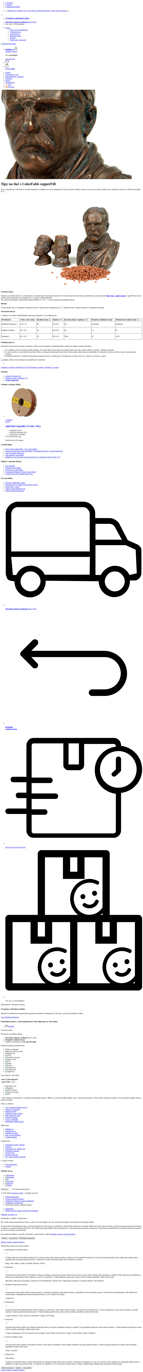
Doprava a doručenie (12, 1109)
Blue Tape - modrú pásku (116, 296)
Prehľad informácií (12, 1197)
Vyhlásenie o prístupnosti (14, 1203)
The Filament (10, 466)
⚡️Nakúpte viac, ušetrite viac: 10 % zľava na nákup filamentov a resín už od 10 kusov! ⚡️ (37, 11)
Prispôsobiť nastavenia (26, 1238)
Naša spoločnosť (11, 1164)
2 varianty (8, 420)
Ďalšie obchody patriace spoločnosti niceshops (21, 1211)
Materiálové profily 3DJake (15, 1145)
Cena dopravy (15, 34)
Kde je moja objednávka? (19, 30)
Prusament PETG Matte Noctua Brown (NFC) (21, 485)
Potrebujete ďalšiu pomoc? (14, 1122)
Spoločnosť (9, 1209)
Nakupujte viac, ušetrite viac (15, 1149)
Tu (2, 360)
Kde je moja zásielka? (13, 1135)
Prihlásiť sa (9, 1129)
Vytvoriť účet (10, 59)
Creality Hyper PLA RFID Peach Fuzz (19, 474)
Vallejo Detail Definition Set (15, 489)
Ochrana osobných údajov (14, 1199)
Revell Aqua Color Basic (14, 470)
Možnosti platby (15, 36)
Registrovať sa (10, 1131)
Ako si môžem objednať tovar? (16, 1107)
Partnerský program (12, 1151)
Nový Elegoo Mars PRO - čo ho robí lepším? (21, 449)
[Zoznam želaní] (7, 63)
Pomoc (7, 28)
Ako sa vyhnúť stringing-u (14, 453)
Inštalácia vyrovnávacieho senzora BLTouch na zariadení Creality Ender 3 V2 (32, 457)
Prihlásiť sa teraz (11, 51)
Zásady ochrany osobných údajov (13, 1242)
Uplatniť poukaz (11, 1137)
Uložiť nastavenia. (8, 1368)
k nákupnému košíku (12, 7)
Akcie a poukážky (11, 1120)
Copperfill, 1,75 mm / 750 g (23, 426)
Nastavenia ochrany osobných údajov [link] (18, 1205)
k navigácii (9, 3)
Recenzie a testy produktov (16, 378)
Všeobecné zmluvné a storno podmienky (19, 1201)
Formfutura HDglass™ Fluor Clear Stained (20, 472)
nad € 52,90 (20, 22)
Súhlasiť (4, 1238)
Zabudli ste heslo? (11, 1133)
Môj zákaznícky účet (12, 1115)
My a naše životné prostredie (15, 1157)
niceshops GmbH (17, 1193)
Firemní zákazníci (11, 1117)
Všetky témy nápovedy (18, 40)
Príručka (8, 1147)
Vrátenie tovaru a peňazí (13, 1113)
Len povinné (13, 1238)
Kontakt (13, 38)
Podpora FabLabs (11, 1155)
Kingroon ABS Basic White (15, 483)
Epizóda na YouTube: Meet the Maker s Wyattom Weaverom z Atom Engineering (34, 451)
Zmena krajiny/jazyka (21, 1189)
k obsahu (8, 5)
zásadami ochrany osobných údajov (62, 1234)
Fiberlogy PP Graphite (13, 468)
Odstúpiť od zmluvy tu (9, 1214)
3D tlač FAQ (10, 1153)
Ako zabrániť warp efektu (14, 455)
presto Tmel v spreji (12, 487)
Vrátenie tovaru (15, 32)
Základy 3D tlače (13, 376)
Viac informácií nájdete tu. (10, 1017)
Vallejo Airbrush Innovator (14, 491)
